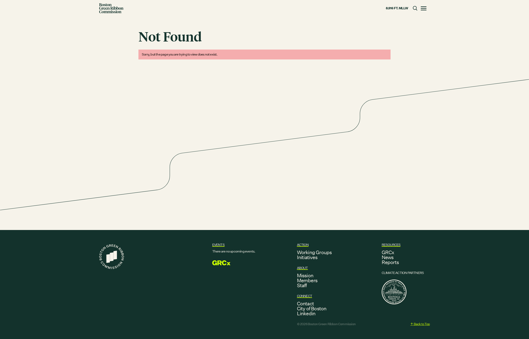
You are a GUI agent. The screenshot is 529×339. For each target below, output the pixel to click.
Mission (305, 275)
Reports (390, 262)
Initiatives (307, 257)
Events (218, 245)
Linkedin (306, 313)
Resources (391, 245)
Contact (305, 303)
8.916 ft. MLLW (397, 8)
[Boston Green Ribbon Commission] (111, 8)
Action (303, 245)
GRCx (388, 252)
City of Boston (311, 308)
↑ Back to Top (420, 324)
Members (307, 280)
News (388, 257)
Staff (302, 285)
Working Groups (314, 252)
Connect (304, 296)
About (302, 268)
